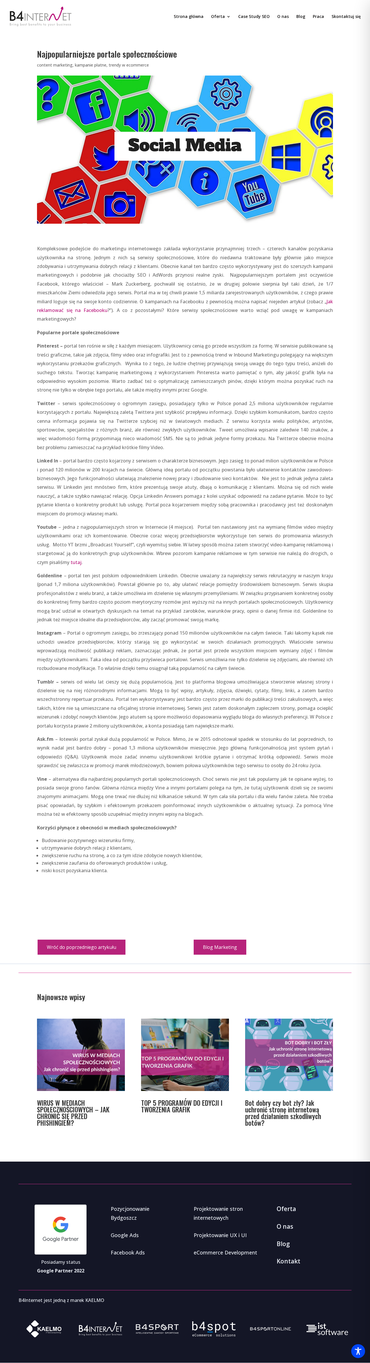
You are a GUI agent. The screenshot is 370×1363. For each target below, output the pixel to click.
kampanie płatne (90, 65)
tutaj (76, 562)
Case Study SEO (254, 16)
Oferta (218, 16)
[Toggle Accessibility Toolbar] (358, 1351)
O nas (283, 16)
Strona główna (189, 16)
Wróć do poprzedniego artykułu (81, 947)
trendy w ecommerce (129, 65)
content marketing (55, 65)
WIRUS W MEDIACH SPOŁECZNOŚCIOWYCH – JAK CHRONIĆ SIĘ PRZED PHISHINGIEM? (73, 1113)
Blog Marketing (220, 947)
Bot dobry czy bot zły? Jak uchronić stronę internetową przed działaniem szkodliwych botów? (283, 1113)
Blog (300, 16)
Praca (318, 16)
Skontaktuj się (346, 16)
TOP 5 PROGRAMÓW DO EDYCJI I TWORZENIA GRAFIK (182, 1106)
